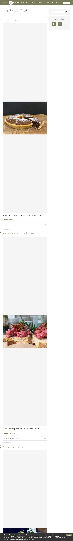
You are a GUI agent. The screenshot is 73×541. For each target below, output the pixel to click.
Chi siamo (15, 2)
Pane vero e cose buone (18, 233)
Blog (20, 225)
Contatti (58, 2)
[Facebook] (54, 24)
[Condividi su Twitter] (45, 225)
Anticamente (8, 225)
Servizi (39, 2)
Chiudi (69, 535)
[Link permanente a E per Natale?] (25, 118)
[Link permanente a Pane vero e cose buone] (25, 331)
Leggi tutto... (9, 220)
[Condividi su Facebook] (41, 225)
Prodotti (32, 2)
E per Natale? (11, 20)
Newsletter (49, 2)
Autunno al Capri (14, 446)
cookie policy (22, 536)
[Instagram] (60, 24)
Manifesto (24, 2)
